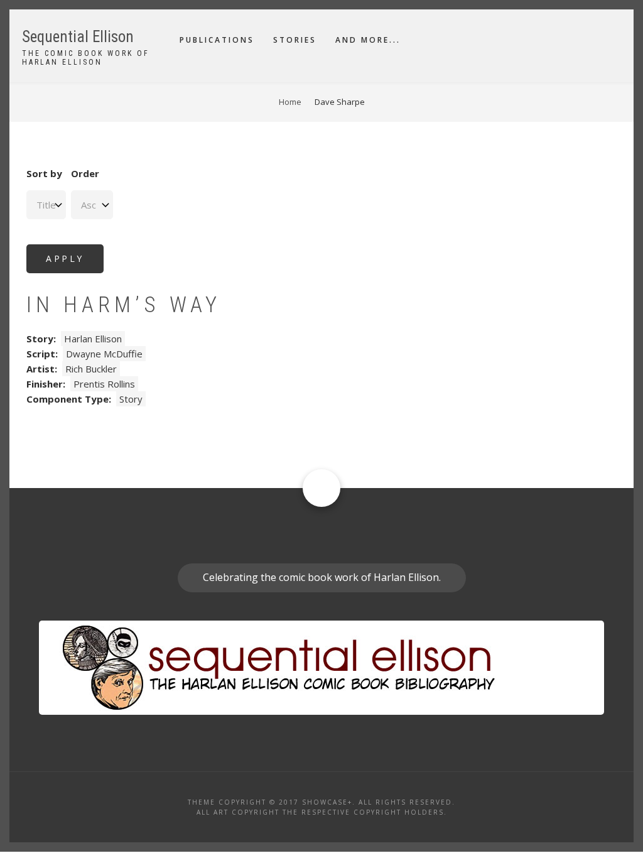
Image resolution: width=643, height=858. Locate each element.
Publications (217, 40)
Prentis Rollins (104, 383)
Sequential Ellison (78, 37)
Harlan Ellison (93, 338)
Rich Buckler (91, 368)
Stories (294, 40)
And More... (368, 40)
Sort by (44, 173)
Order (85, 173)
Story (131, 399)
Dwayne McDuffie (104, 353)
